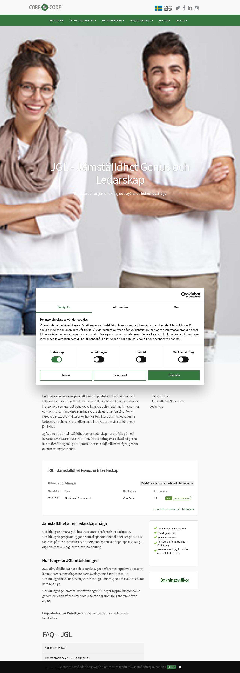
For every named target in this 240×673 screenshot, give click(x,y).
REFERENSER (57, 20)
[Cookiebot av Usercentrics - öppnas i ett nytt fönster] (183, 295)
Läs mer (171, 667)
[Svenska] (158, 8)
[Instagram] (197, 8)
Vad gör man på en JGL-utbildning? (67, 658)
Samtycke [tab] (63, 307)
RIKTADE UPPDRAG (112, 20)
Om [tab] (176, 307)
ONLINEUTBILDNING (140, 20)
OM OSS (181, 20)
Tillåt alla (174, 375)
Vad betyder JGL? (56, 648)
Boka (168, 498)
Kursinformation (182, 498)
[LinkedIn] (190, 8)
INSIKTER (163, 20)
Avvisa (66, 375)
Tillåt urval (120, 375)
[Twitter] (178, 8)
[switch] (99, 360)
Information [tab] (120, 307)
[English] (168, 8)
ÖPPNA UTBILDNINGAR (81, 20)
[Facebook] (184, 8)
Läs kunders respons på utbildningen (173, 509)
